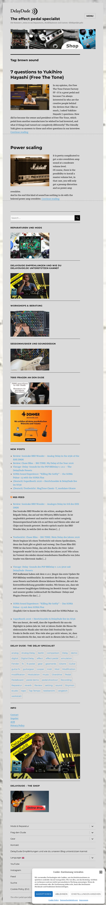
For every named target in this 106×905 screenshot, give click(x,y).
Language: (16, 857)
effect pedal (52, 658)
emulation (66, 658)
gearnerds (51, 664)
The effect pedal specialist (35, 19)
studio (15, 691)
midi (49, 669)
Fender (15, 664)
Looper (40, 669)
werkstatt (17, 696)
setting (49, 685)
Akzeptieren (43, 894)
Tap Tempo (34, 691)
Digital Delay (27, 658)
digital (15, 658)
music (46, 674)
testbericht (49, 691)
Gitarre (62, 664)
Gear (12, 839)
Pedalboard (17, 680)
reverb (28, 685)
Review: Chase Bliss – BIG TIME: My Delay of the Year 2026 (43, 463)
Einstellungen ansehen (86, 894)
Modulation (34, 674)
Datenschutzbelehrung (69, 900)
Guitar (72, 664)
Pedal (68, 674)
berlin (41, 653)
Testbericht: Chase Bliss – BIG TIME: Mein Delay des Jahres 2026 (46, 537)
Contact (14, 714)
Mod (57, 669)
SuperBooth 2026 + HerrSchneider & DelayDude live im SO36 (44, 619)
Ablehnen (61, 894)
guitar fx (16, 669)
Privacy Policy (17, 725)
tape (23, 691)
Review (38, 685)
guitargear (28, 669)
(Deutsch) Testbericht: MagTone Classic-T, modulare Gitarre (44, 488)
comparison (53, 653)
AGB (12, 722)
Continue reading (19, 132)
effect (40, 658)
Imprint (14, 718)
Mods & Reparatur (19, 826)
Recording (66, 680)
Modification (68, 669)
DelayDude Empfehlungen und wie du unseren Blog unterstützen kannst (48, 851)
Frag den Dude (18, 832)
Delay (65, 653)
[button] (101, 872)
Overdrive (57, 674)
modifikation (18, 674)
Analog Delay (28, 653)
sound (59, 685)
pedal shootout (50, 680)
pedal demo (32, 680)
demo (74, 653)
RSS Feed (18, 497)
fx (23, 664)
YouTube (15, 864)
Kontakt (14, 845)
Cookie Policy (53, 900)
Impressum (83, 900)
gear (40, 664)
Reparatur (17, 685)
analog (15, 653)
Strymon (69, 685)
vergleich (62, 691)
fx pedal (31, 664)
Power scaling (26, 147)
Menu (90, 16)
